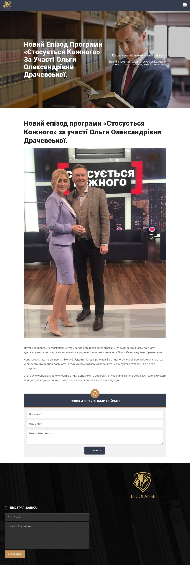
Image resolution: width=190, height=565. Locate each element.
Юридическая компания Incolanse (132, 55)
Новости (161, 55)
